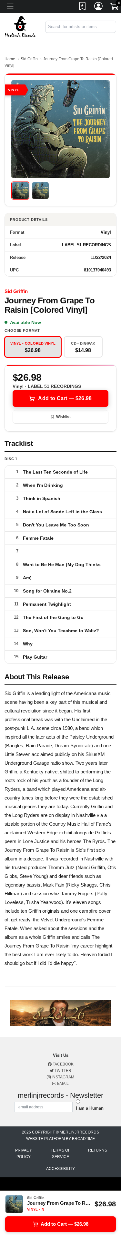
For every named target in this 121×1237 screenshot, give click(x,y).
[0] (115, 8)
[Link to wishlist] (82, 7)
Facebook (63, 1064)
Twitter (62, 1070)
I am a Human (90, 1108)
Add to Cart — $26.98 (65, 398)
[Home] (20, 26)
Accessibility (60, 1168)
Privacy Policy (23, 1153)
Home (10, 59)
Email (62, 1083)
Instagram (62, 1077)
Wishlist (63, 417)
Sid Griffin (29, 59)
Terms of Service (60, 1153)
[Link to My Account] (98, 7)
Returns (97, 1150)
